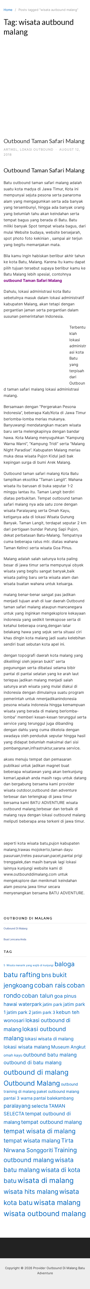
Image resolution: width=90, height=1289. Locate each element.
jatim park (52, 1004)
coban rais (50, 985)
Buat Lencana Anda (15, 939)
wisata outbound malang (45, 1213)
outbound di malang (36, 1072)
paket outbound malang (58, 1091)
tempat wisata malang (32, 1140)
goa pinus (65, 996)
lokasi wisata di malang (49, 1039)
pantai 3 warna (18, 1098)
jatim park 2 (19, 1012)
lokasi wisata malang (27, 1047)
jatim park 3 (43, 1012)
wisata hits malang (31, 1191)
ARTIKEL (11, 149)
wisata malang (57, 1202)
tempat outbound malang (51, 1122)
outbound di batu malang (32, 1062)
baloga (64, 964)
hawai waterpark (23, 1004)
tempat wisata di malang (40, 1131)
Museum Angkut (68, 1047)
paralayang (17, 1106)
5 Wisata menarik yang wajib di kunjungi (29, 965)
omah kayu (13, 1055)
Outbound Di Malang (15, 928)
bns (46, 975)
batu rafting (22, 975)
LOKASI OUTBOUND (36, 149)
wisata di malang (46, 1180)
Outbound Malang (32, 1083)
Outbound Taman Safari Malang (44, 140)
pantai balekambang (54, 1098)
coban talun (37, 995)
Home (8, 10)
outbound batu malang (50, 1055)
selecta (39, 1106)
